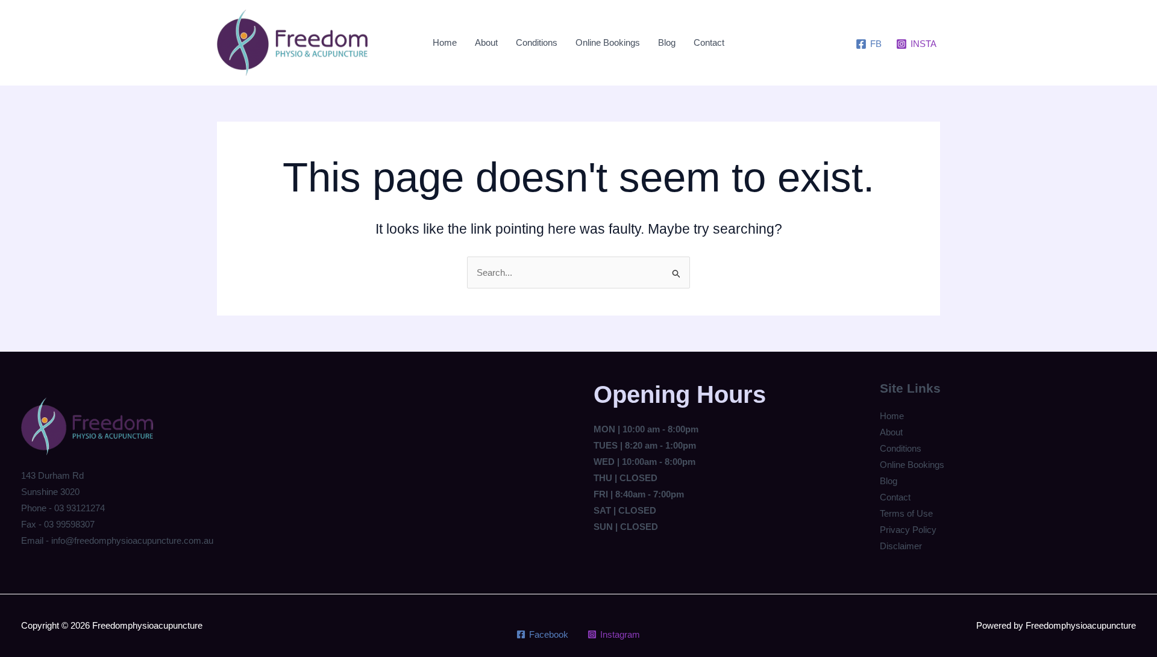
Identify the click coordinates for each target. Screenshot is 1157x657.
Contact (709, 42)
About (486, 42)
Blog (667, 42)
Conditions (536, 42)
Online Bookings (607, 42)
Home (445, 42)
